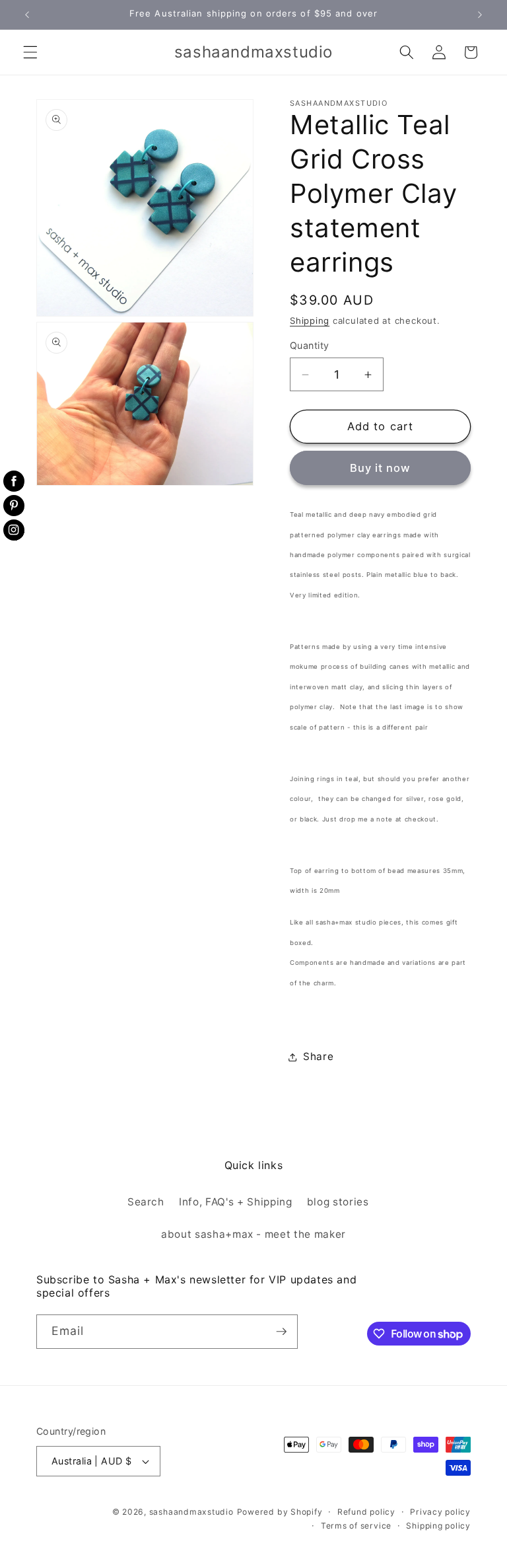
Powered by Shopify (280, 1512)
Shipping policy (438, 1526)
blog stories (338, 1202)
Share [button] (318, 1056)
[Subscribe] (281, 1331)
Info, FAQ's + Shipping (235, 1202)
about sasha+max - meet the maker (253, 1234)
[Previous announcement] (27, 14)
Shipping (309, 320)
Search (145, 1202)
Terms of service (356, 1526)
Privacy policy (440, 1512)
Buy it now (380, 468)
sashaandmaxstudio (191, 1512)
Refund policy (366, 1512)
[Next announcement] (479, 14)
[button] (30, 52)
